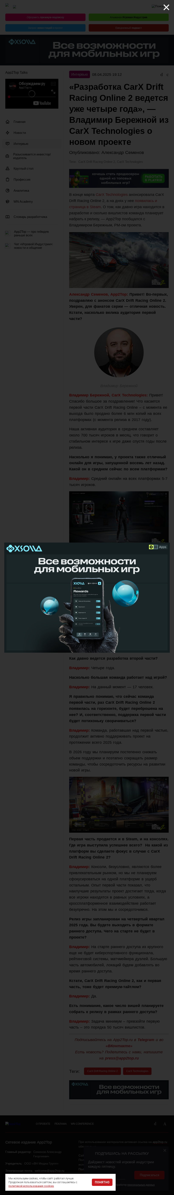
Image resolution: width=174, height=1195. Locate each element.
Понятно (102, 1182)
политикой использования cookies (31, 1186)
